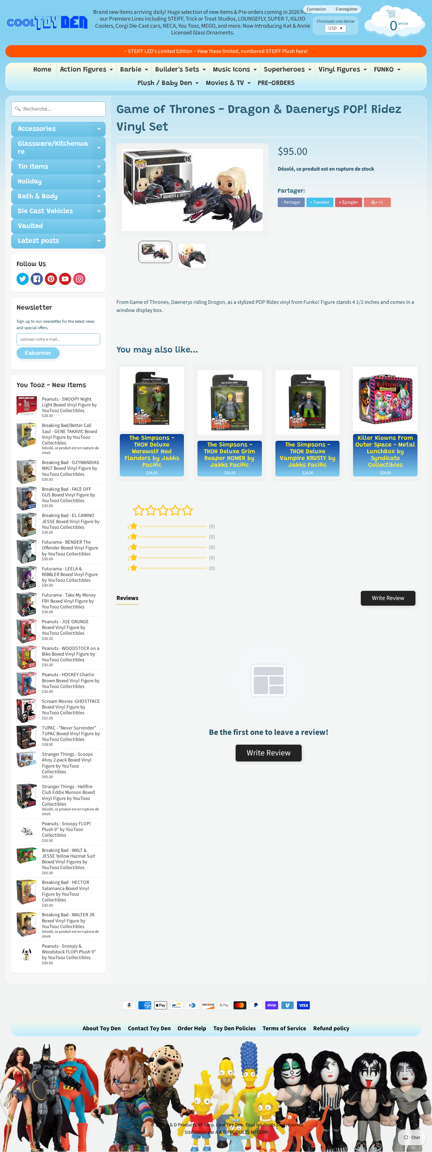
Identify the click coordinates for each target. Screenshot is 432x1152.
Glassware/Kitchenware (62, 148)
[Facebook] (37, 279)
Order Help (192, 1028)
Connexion (316, 9)
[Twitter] (23, 279)
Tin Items (62, 169)
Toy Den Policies (234, 1028)
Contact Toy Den (149, 1028)
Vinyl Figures (344, 71)
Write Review (388, 598)
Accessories (62, 131)
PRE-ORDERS (276, 83)
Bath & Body (62, 198)
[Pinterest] (51, 279)
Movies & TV (229, 85)
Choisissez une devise (335, 21)
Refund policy (331, 1028)
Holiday (62, 183)
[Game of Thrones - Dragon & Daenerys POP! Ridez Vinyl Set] (155, 252)
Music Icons (236, 71)
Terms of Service (284, 1028)
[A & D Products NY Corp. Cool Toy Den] (47, 22)
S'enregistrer (346, 9)
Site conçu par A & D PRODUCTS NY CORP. (227, 1132)
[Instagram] (79, 279)
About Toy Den (102, 1028)
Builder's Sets (181, 71)
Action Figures (87, 71)
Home (42, 69)
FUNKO (388, 71)
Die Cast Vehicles (62, 213)
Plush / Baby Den (169, 85)
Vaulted (30, 226)
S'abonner (38, 353)
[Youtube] (65, 279)
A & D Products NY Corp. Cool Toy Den (204, 1124)
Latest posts (62, 243)
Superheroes (288, 71)
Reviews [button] (127, 598)
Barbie (135, 71)
